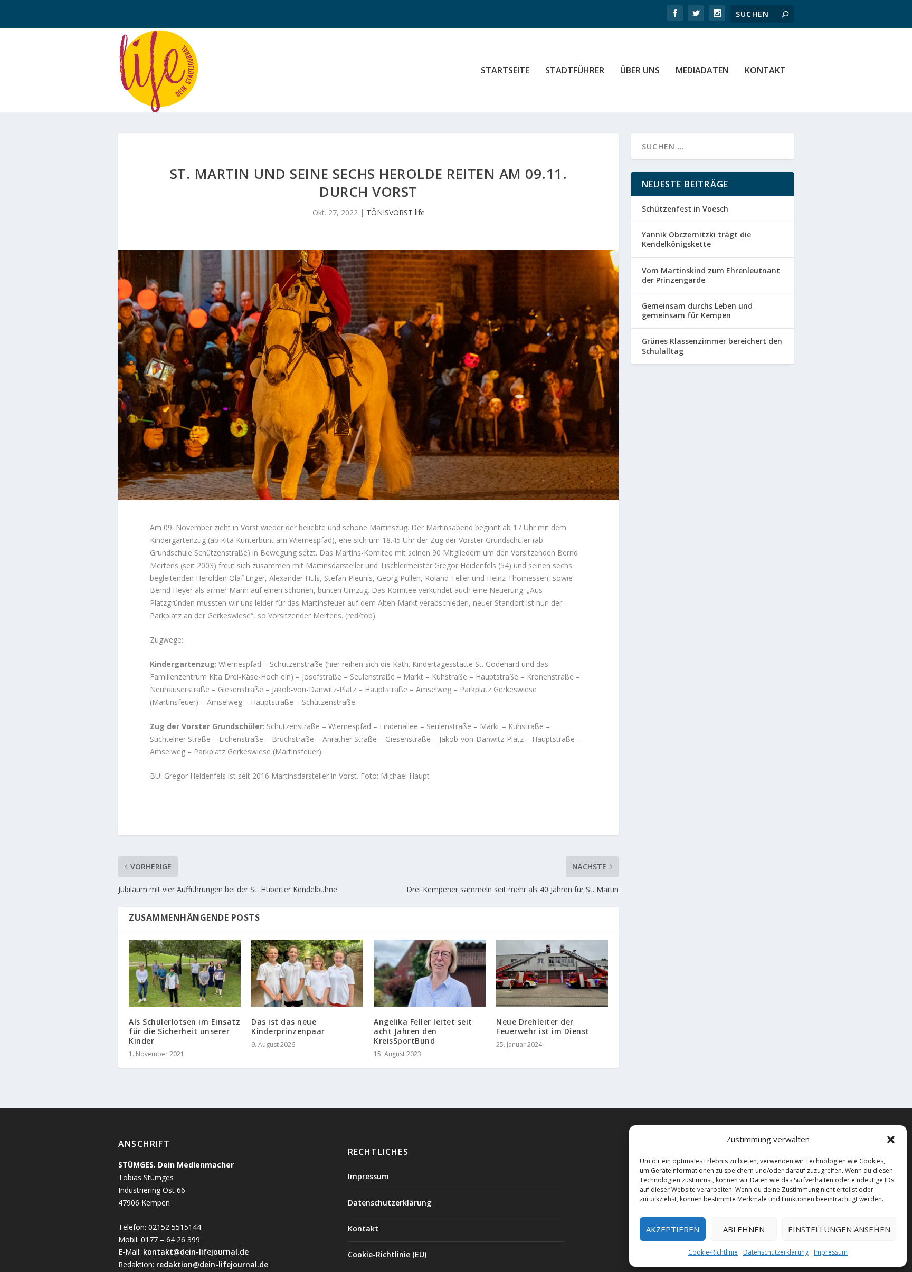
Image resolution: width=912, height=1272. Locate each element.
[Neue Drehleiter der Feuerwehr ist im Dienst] (552, 973)
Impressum (831, 1252)
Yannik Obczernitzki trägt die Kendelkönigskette (696, 239)
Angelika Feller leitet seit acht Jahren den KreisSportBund (423, 1031)
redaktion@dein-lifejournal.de (212, 1264)
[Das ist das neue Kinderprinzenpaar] (307, 973)
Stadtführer (574, 71)
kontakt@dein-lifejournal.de (196, 1252)
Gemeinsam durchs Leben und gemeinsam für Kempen (697, 310)
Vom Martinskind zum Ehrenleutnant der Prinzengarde (711, 275)
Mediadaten (702, 71)
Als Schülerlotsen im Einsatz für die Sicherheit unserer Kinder (184, 1031)
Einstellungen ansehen (839, 1229)
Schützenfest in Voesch (685, 209)
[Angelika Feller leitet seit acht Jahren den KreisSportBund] (430, 973)
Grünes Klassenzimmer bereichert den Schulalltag (712, 346)
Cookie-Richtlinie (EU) (387, 1254)
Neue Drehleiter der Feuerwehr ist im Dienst (543, 1026)
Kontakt (765, 71)
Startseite (505, 71)
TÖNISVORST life (395, 212)
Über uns (640, 71)
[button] (891, 1139)
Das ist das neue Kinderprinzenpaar (289, 1026)
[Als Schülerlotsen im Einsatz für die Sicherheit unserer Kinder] (185, 973)
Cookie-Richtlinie (713, 1252)
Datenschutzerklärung (776, 1252)
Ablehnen (744, 1229)
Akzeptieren (672, 1229)
